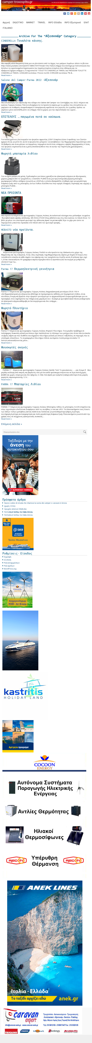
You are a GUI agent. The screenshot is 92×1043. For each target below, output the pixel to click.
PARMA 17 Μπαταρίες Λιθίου (21, 384)
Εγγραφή (7, 557)
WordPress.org (10, 568)
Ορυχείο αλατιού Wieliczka (15, 509)
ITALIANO (7, 27)
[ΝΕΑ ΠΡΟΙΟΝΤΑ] (46, 205)
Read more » (6, 75)
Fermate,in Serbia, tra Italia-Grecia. (18, 515)
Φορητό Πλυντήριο (14, 308)
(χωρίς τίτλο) (9, 506)
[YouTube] (89, 13)
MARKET (30, 22)
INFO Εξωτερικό (72, 22)
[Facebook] (64, 13)
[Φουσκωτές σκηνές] (46, 360)
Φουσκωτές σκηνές (14, 347)
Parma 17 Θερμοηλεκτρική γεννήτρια (27, 268)
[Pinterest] (85, 13)
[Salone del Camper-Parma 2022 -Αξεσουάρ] (46, 92)
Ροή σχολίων (9, 566)
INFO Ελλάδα (55, 22)
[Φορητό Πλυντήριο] (46, 321)
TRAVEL (41, 22)
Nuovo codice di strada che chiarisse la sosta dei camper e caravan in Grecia (35, 503)
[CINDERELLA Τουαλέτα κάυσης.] (46, 53)
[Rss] (75, 13)
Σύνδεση (7, 560)
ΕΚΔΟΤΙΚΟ (18, 22)
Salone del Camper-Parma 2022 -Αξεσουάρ (29, 79)
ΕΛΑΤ (86, 22)
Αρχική (6, 22)
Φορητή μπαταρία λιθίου (19, 153)
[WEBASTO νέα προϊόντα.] (46, 242)
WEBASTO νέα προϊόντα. (17, 229)
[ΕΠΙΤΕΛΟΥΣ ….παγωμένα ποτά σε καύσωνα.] (46, 129)
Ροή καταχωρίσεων (12, 563)
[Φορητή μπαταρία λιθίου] (46, 166)
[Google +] (71, 13)
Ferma (18, 512)
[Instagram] (78, 13)
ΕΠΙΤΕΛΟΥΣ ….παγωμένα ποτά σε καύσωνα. (31, 116)
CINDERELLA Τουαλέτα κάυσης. (22, 40)
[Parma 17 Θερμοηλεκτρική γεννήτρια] (46, 281)
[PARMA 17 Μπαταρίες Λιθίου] (46, 397)
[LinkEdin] (82, 13)
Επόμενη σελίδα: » (11, 424)
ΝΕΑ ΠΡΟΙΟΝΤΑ (11, 192)
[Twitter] (68, 13)
